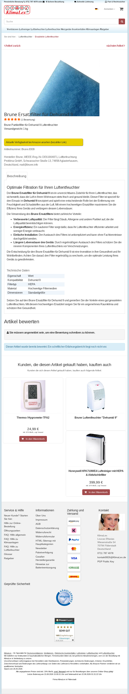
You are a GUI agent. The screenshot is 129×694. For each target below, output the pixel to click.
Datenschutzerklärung (47, 528)
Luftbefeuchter (38, 29)
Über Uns (41, 515)
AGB (38, 524)
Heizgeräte (66, 29)
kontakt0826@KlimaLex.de (111, 557)
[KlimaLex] (33, 11)
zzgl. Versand (60, 672)
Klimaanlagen (92, 29)
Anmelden (109, 9)
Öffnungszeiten (12, 530)
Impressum (42, 519)
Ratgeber (104, 29)
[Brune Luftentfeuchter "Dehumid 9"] (96, 396)
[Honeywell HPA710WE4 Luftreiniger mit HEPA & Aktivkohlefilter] (96, 449)
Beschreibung (16, 176)
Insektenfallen (79, 29)
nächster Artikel (115, 45)
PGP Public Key (105, 561)
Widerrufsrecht (43, 532)
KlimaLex (7, 653)
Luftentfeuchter (53, 29)
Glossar (8, 554)
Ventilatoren (12, 29)
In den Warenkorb (34, 439)
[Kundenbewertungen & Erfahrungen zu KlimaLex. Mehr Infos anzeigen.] (64, 630)
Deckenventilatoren (35, 653)
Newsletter (41, 548)
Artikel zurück (12, 45)
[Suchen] (122, 21)
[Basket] (121, 9)
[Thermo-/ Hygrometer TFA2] (33, 396)
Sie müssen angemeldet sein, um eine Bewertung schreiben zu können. (52, 332)
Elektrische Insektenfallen (65, 653)
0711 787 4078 (32, 2)
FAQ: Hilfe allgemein (15, 534)
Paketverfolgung (44, 552)
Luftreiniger (24, 29)
